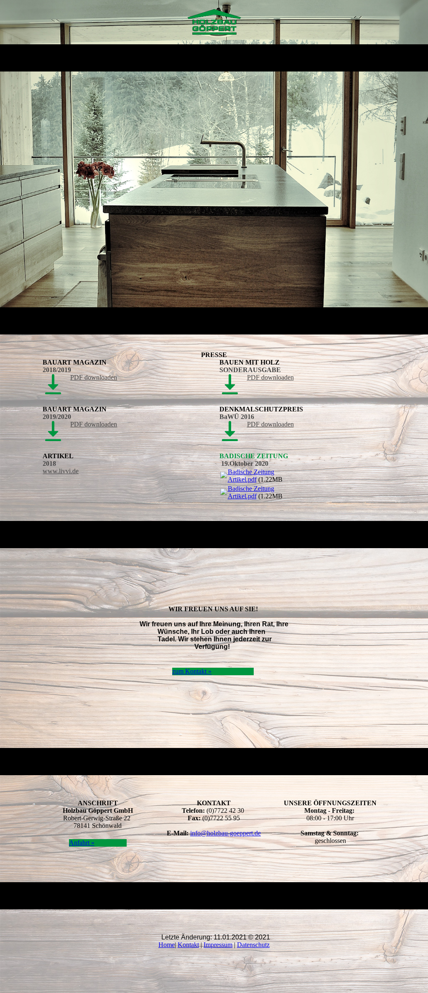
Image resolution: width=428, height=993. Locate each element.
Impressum (218, 944)
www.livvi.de (61, 471)
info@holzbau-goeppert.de (225, 833)
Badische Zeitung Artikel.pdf (251, 475)
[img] (214, 22)
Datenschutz (253, 944)
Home (166, 944)
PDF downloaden (93, 377)
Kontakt (188, 944)
